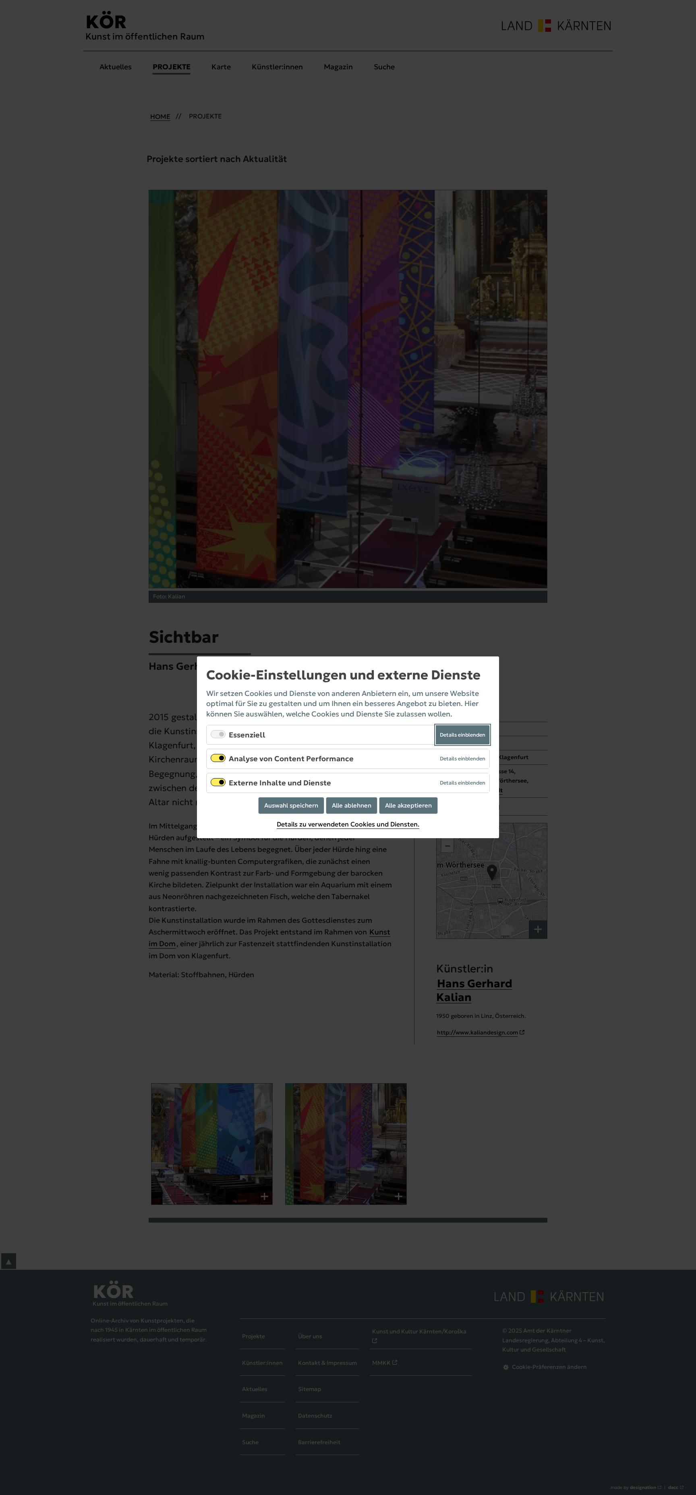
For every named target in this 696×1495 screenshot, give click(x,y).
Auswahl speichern (291, 805)
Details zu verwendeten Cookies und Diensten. (348, 824)
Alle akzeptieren (408, 805)
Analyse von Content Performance (291, 759)
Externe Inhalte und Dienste (280, 782)
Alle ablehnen (351, 805)
